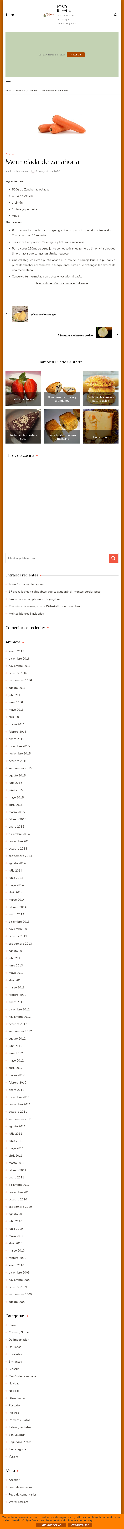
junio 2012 (16, 1053)
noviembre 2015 (20, 753)
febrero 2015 (17, 819)
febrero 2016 (17, 732)
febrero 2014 (17, 907)
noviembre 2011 (20, 1104)
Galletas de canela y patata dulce (101, 399)
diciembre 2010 (19, 1185)
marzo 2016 (17, 724)
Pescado (14, 1405)
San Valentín (17, 1435)
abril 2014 (16, 892)
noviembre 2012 (20, 1017)
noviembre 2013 (20, 929)
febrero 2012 (17, 1082)
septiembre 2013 (20, 944)
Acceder (14, 1480)
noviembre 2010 (20, 1192)
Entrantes (15, 1362)
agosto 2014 (17, 863)
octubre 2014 (18, 849)
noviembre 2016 (20, 666)
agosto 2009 (17, 1302)
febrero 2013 (17, 995)
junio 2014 (16, 878)
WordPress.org (19, 1502)
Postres (9, 154)
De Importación (19, 1340)
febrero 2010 (17, 1258)
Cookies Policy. (86, 1520)
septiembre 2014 (20, 856)
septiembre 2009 (20, 1294)
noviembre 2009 (20, 1280)
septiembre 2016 (20, 680)
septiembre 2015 (20, 768)
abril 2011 (16, 1156)
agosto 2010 (17, 1214)
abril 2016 (16, 717)
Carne (12, 1325)
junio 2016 (16, 702)
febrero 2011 (17, 1170)
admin (8, 171)
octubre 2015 (18, 761)
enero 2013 (16, 1002)
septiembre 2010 (20, 1207)
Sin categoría (17, 1449)
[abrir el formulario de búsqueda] (115, 15)
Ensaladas (15, 1354)
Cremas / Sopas (19, 1332)
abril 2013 (16, 980)
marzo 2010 (17, 1250)
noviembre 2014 (20, 841)
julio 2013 (15, 958)
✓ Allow (75, 54)
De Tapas (15, 1347)
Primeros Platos (19, 1420)
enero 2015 (16, 827)
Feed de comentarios (22, 1494)
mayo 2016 (16, 710)
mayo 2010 (16, 1236)
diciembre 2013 (19, 922)
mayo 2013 (16, 973)
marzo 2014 (17, 900)
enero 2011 (16, 1177)
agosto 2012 (17, 1039)
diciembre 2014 (19, 834)
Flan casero (100, 437)
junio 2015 (16, 790)
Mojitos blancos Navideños (26, 614)
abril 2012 (16, 1068)
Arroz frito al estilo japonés (27, 584)
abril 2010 (16, 1243)
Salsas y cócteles (20, 1427)
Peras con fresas (23, 399)
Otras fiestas (17, 1398)
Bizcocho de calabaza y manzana (62, 436)
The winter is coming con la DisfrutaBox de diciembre (44, 606)
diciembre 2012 (19, 1009)
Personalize (80, 1525)
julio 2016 (15, 695)
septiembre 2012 (20, 1031)
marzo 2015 (17, 812)
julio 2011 (15, 1134)
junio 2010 (16, 1229)
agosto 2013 (17, 951)
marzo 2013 (17, 987)
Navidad (14, 1383)
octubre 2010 (18, 1199)
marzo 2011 (17, 1163)
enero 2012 (16, 1090)
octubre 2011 (18, 1112)
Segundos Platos (20, 1442)
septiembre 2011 (20, 1119)
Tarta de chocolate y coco (23, 436)
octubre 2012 (18, 1024)
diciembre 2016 (19, 659)
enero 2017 (16, 651)
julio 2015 (15, 783)
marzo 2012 (17, 1075)
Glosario (14, 1369)
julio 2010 (15, 1221)
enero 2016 (16, 739)
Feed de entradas (20, 1487)
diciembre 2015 (19, 746)
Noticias (14, 1391)
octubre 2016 (18, 673)
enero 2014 (16, 914)
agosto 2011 (17, 1126)
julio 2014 (15, 871)
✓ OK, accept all (51, 1525)
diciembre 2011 (19, 1097)
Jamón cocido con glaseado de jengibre (34, 599)
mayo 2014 (16, 885)
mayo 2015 (16, 797)
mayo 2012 (16, 1061)
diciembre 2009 (19, 1272)
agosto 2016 (17, 688)
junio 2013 (16, 965)
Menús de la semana (22, 1376)
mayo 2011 (16, 1148)
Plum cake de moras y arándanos (62, 399)
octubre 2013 (18, 936)
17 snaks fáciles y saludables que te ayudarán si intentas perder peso (55, 592)
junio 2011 (16, 1141)
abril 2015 (16, 805)
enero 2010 (16, 1265)
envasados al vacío (69, 276)
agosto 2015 (17, 775)
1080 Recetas (64, 8)
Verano (13, 1457)
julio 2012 (15, 1046)
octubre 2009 (18, 1287)
